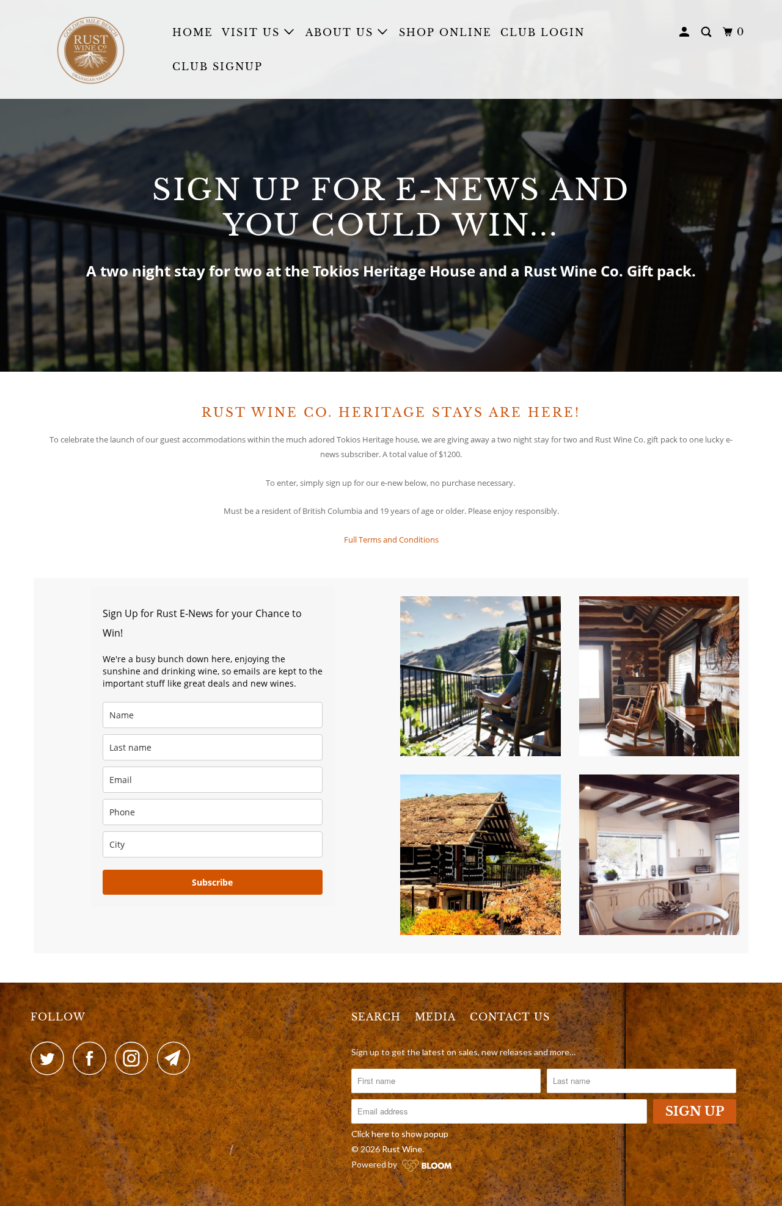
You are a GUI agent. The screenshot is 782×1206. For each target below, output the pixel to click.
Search (376, 1017)
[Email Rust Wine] (177, 1058)
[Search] (708, 32)
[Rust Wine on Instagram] (135, 1058)
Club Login (542, 32)
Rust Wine (402, 1149)
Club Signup (217, 66)
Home (192, 32)
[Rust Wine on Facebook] (93, 1058)
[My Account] (686, 32)
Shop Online (445, 32)
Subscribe (212, 882)
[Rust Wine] (93, 49)
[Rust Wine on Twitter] (51, 1058)
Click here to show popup (399, 1133)
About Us (341, 32)
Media (435, 1017)
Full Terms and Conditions (391, 539)
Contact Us (510, 1017)
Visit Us (253, 32)
